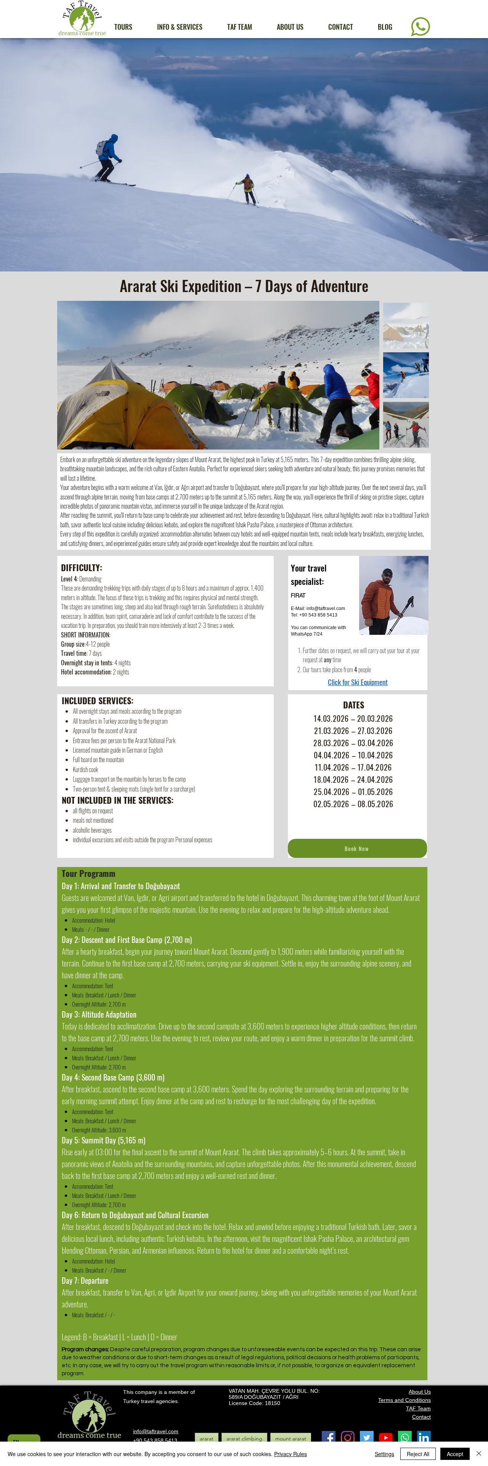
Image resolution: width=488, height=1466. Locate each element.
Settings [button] (384, 1454)
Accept (455, 1454)
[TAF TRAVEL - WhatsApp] (405, 1438)
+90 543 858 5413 (155, 1440)
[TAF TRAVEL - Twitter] (367, 1438)
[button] (130, 26)
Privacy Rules (290, 1454)
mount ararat (290, 1438)
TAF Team (418, 1408)
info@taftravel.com (326, 608)
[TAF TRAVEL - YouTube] (386, 1438)
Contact (421, 1417)
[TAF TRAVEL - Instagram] (348, 1438)
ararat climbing (244, 1438)
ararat (207, 1438)
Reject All (418, 1454)
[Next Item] (366, 375)
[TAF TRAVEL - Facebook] (329, 1438)
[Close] (478, 1454)
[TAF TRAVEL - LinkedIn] (424, 1438)
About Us (420, 1392)
